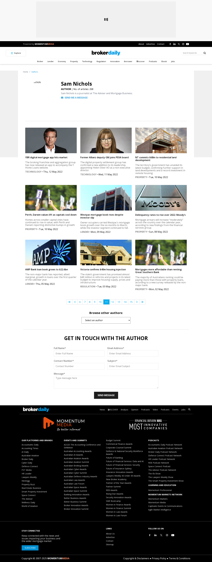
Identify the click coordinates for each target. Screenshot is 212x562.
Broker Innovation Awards (76, 505)
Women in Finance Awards (118, 504)
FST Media (27, 470)
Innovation (115, 61)
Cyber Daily (27, 462)
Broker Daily (27, 459)
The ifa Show (154, 473)
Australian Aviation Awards (76, 458)
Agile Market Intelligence (159, 509)
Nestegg (26, 480)
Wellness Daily (28, 502)
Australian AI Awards (73, 454)
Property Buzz (28, 484)
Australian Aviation (30, 455)
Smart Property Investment (34, 491)
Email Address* (115, 348)
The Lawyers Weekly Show (160, 477)
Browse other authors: (106, 313)
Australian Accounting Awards (78, 451)
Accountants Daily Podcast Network (165, 444)
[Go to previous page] (75, 302)
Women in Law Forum (116, 515)
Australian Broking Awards (76, 465)
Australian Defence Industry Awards (80, 476)
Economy (62, 61)
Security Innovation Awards (118, 497)
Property (74, 61)
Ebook (164, 61)
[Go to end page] (142, 302)
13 (119, 302)
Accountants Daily (30, 444)
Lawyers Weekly (29, 477)
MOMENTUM (44, 44)
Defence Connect (30, 466)
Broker (40, 61)
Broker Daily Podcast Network (162, 452)
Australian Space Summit (75, 491)
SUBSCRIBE (30, 547)
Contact (160, 44)
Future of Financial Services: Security (123, 465)
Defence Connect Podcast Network (164, 455)
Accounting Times (30, 448)
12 (112, 302)
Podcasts (153, 61)
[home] (106, 53)
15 (131, 302)
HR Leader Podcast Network (161, 459)
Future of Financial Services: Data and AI (125, 461)
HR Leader (26, 473)
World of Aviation (30, 506)
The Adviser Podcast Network (162, 470)
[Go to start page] (69, 302)
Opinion (134, 409)
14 (125, 302)
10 (100, 302)
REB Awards (111, 490)
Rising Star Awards (114, 493)
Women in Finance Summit (118, 508)
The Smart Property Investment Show (166, 480)
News (102, 409)
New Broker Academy (116, 479)
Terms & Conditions (179, 558)
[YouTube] (187, 44)
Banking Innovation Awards (76, 494)
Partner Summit (113, 486)
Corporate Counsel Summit (118, 447)
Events (175, 409)
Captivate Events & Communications (165, 506)
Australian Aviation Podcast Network (165, 448)
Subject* (112, 361)
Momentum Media (157, 502)
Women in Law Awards (116, 511)
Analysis (124, 409)
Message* (59, 373)
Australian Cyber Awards (75, 469)
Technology (87, 61)
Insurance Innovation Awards (119, 472)
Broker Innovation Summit (76, 509)
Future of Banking (114, 457)
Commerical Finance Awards (119, 444)
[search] (189, 409)
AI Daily (25, 452)
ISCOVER (114, 409)
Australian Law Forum (74, 483)
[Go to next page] (136, 302)
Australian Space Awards (75, 487)
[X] (178, 44)
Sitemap (110, 544)
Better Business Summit (75, 501)
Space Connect (29, 495)
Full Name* (60, 348)
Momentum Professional (160, 490)
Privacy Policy (159, 558)
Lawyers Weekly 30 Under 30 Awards (123, 475)
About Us (110, 533)
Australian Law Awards (74, 480)
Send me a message (76, 97)
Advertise (150, 44)
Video (155, 409)
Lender (50, 61)
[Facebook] (170, 44)
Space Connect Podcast (159, 466)
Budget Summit (113, 440)
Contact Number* (64, 361)
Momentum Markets (158, 498)
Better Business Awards (75, 498)
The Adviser (27, 498)
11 (106, 302)
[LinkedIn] (174, 44)
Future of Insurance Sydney (119, 468)
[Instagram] (183, 44)
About (141, 44)
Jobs (173, 61)
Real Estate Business (31, 488)
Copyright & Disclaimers (136, 558)
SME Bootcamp (113, 501)
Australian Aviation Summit (76, 462)
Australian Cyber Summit (75, 472)
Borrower (128, 61)
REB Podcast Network (158, 462)
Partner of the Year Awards (118, 483)
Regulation (101, 61)
